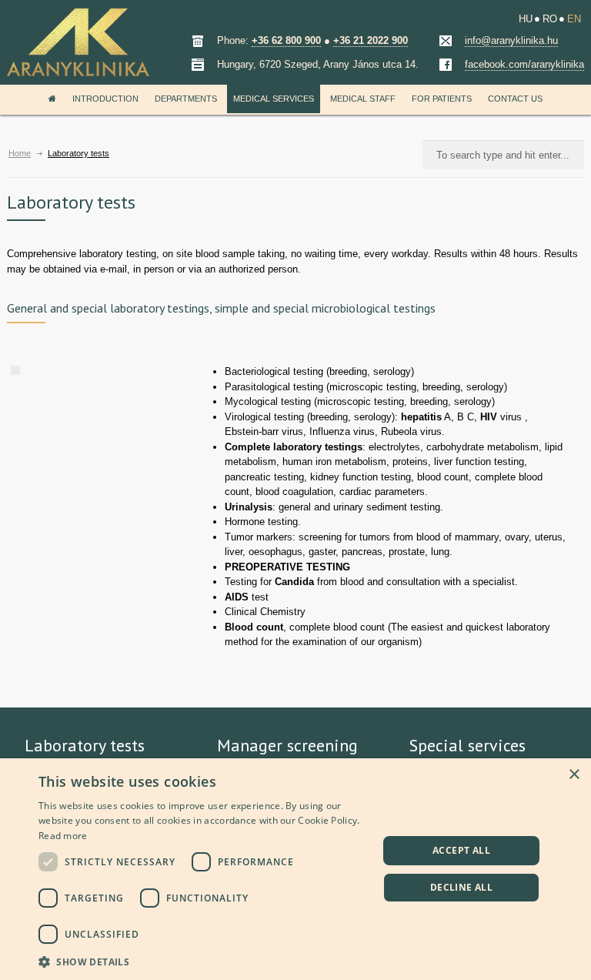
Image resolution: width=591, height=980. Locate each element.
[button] (203, 960)
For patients (442, 98)
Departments (186, 98)
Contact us (515, 98)
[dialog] (295, 869)
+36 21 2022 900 (370, 40)
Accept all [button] (461, 850)
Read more (63, 835)
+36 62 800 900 (286, 40)
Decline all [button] (461, 887)
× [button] (573, 775)
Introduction (105, 98)
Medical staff (363, 98)
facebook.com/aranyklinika (524, 64)
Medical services (273, 98)
